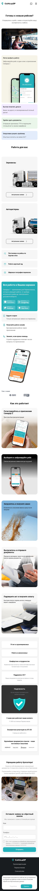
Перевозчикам (19, 868)
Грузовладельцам (19, 864)
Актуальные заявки (18, 194)
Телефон (6, 832)
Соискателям (19, 871)
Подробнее (13, 886)
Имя (4, 823)
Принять (26, 886)
